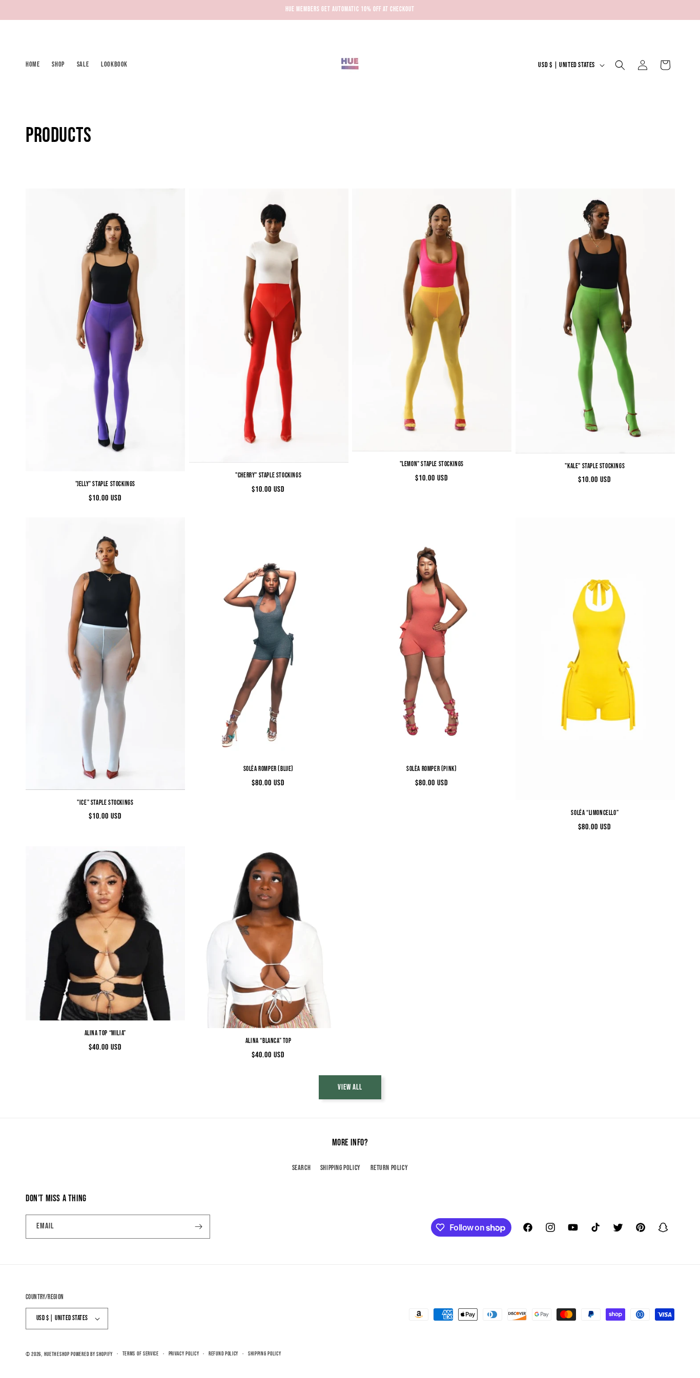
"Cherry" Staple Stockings (268, 475)
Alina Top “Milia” (105, 1033)
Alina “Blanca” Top (268, 1041)
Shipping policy (264, 1353)
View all (350, 1087)
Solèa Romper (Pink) (431, 769)
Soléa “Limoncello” (595, 813)
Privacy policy (184, 1353)
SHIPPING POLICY (340, 1168)
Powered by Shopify (92, 1354)
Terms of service (140, 1353)
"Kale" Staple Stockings (595, 466)
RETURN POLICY (389, 1168)
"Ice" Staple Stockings (105, 803)
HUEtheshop (57, 1354)
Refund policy (223, 1353)
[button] (620, 65)
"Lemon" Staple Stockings (432, 464)
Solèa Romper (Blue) (268, 769)
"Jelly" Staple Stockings (105, 484)
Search (301, 1168)
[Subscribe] (198, 1227)
